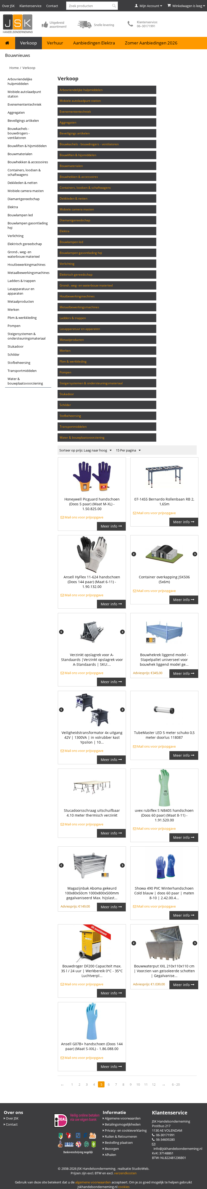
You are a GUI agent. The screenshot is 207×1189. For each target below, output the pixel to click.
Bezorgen (111, 1148)
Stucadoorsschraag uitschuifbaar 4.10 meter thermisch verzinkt (92, 813)
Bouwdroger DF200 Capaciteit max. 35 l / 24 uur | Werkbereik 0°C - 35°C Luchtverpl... (92, 971)
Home (14, 67)
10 (138, 1084)
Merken (13, 309)
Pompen (14, 325)
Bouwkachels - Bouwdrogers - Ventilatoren (19, 133)
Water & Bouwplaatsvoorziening (25, 381)
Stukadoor (15, 346)
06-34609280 (164, 1139)
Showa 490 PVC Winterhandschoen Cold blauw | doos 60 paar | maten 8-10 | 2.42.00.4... (164, 893)
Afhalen (110, 1154)
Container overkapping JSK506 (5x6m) (164, 579)
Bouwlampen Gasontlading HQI (28, 225)
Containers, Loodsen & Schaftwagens (24, 172)
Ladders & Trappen (22, 280)
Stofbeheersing (19, 362)
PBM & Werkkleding (22, 317)
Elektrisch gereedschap (25, 244)
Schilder (13, 354)
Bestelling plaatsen (118, 1142)
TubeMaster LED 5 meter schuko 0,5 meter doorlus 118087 (164, 735)
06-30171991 (164, 1135)
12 (154, 1084)
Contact (52, 6)
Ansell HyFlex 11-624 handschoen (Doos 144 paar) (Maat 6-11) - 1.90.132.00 (92, 582)
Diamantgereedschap (24, 199)
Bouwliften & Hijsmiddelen (27, 146)
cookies (124, 1186)
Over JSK (8, 6)
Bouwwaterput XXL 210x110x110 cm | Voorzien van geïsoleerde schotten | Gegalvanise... (164, 971)
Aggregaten (16, 112)
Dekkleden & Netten (22, 182)
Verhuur (55, 43)
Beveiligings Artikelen (23, 120)
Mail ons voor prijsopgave (83, 517)
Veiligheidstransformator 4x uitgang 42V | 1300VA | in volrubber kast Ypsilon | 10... (92, 737)
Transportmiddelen (22, 370)
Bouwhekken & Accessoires (28, 162)
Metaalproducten (21, 301)
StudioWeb (140, 1168)
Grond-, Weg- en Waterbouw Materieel (24, 254)
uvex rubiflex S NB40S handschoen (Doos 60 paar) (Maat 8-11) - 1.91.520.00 (164, 815)
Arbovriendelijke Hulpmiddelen (20, 81)
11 (146, 1084)
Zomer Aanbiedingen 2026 (151, 43)
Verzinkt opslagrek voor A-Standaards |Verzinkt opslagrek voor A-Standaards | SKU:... (92, 659)
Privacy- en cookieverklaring (125, 1130)
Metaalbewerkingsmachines (28, 272)
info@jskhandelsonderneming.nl (177, 1148)
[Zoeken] (114, 6)
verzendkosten (125, 1173)
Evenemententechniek (24, 104)
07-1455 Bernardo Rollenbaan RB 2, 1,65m (164, 501)
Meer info (109, 526)
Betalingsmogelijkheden (122, 1124)
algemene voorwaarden (93, 1182)
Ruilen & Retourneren (120, 1136)
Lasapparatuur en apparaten (21, 291)
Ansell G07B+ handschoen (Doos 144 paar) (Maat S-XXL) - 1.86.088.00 (92, 1046)
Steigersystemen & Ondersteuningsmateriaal (26, 336)
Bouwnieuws (17, 55)
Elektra (13, 207)
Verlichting (15, 235)
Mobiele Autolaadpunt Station (24, 94)
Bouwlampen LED (20, 215)
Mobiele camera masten (26, 190)
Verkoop (28, 43)
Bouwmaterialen (20, 154)
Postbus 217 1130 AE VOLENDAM (167, 1128)
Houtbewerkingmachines (26, 264)
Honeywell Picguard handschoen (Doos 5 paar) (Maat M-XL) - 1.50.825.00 (92, 504)
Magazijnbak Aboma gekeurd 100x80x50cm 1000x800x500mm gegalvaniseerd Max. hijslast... (92, 893)
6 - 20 (176, 1084)
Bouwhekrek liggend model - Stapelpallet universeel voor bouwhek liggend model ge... (164, 659)
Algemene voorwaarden (122, 1118)
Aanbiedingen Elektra (94, 43)
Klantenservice (30, 6)
